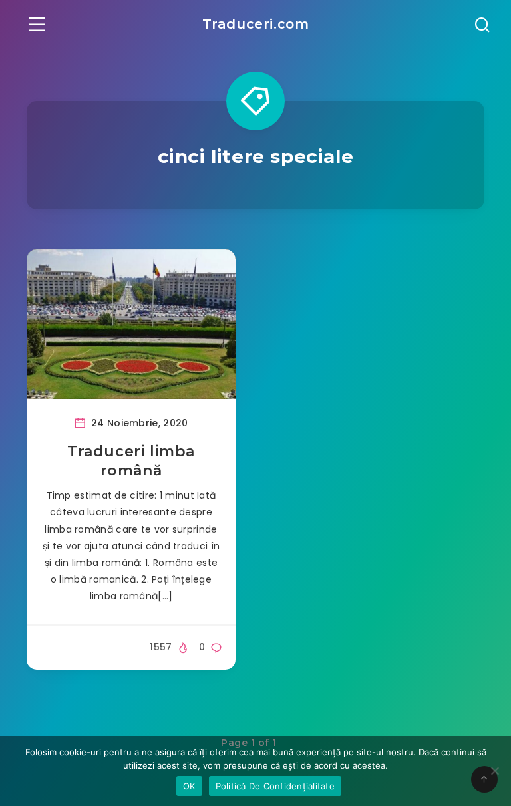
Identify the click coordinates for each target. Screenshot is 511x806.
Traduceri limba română (131, 461)
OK (189, 786)
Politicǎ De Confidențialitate (275, 786)
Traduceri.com (255, 24)
